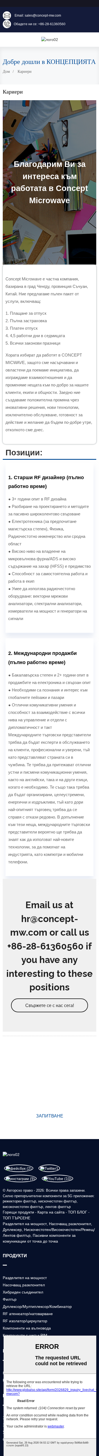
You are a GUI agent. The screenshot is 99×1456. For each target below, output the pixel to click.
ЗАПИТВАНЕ (49, 1116)
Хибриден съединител (23, 1292)
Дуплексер (12, 1229)
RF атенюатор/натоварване (28, 1314)
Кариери (25, 71)
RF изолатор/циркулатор (25, 1321)
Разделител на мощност (25, 1224)
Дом (6, 71)
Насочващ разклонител (70, 1224)
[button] (49, 1005)
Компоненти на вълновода (27, 1328)
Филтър (9, 1299)
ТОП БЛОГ (77, 1212)
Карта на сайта (51, 1212)
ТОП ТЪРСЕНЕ (16, 1218)
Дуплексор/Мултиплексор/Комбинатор (37, 1306)
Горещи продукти (18, 1212)
